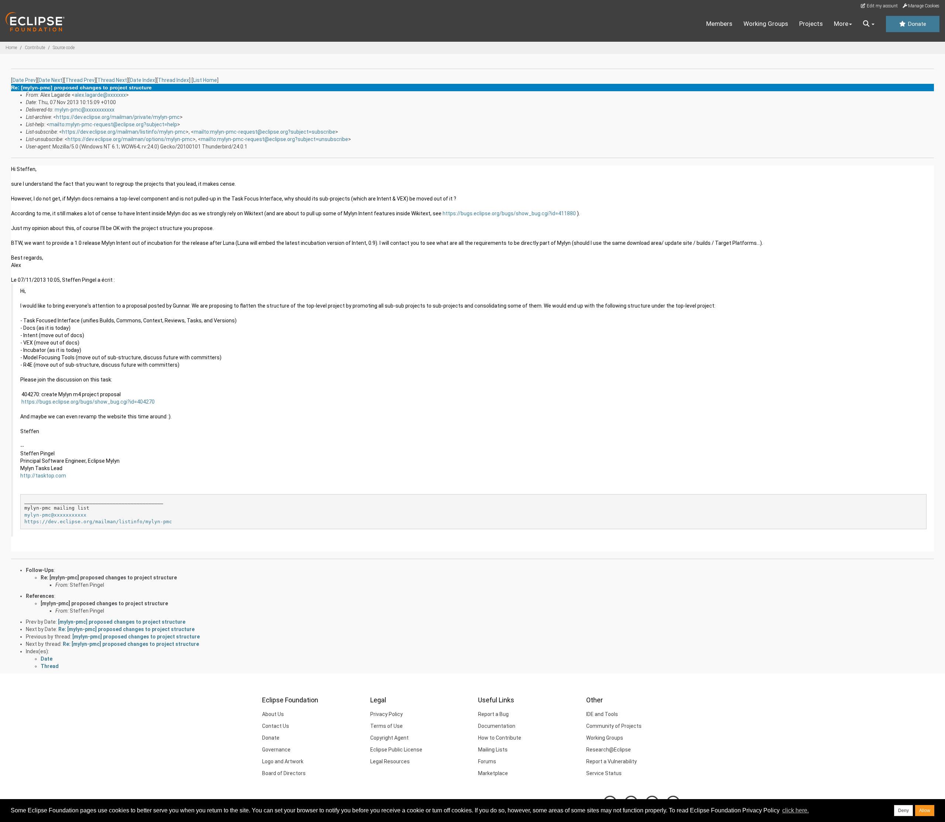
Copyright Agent (389, 738)
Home (11, 47)
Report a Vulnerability (611, 761)
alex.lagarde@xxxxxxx (100, 95)
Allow (924, 810)
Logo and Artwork (282, 761)
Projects (811, 23)
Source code (64, 47)
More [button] (841, 23)
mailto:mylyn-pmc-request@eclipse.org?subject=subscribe (264, 132)
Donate (916, 24)
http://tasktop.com (43, 476)
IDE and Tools (602, 714)
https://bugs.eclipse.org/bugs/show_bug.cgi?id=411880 (509, 213)
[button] (868, 24)
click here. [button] (795, 810)
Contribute (35, 47)
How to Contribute (499, 738)
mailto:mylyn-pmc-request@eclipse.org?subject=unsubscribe (274, 139)
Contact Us (275, 726)
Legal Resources (390, 761)
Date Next (50, 80)
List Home (205, 80)
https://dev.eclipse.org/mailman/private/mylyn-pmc (118, 117)
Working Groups (765, 23)
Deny (903, 810)
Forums (487, 761)
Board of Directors (284, 773)
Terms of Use (386, 726)
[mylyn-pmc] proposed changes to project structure (104, 603)
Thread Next (112, 80)
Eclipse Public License (396, 750)
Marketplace (493, 773)
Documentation (496, 726)
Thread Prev (79, 80)
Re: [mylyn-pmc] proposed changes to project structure (109, 577)
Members (719, 23)
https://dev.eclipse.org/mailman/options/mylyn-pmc (130, 139)
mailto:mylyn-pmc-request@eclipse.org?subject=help (113, 124)
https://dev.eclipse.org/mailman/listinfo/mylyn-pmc (124, 132)
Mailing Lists (493, 750)
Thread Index (173, 80)
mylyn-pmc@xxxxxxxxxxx (84, 110)
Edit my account (882, 5)
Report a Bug (493, 714)
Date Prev (24, 80)
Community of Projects (614, 726)
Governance (276, 750)
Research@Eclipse (608, 750)
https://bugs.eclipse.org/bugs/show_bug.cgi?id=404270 (88, 402)
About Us (273, 714)
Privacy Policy (386, 714)
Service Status (604, 773)
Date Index (142, 80)
